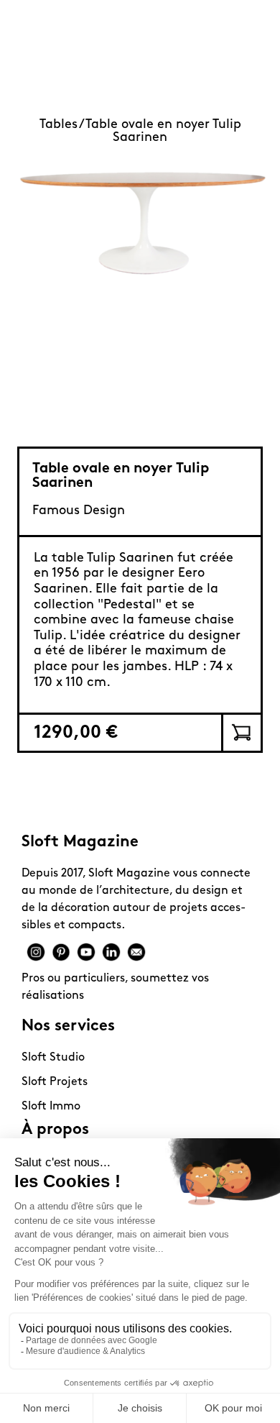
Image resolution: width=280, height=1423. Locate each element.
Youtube (86, 952)
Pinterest (61, 952)
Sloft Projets (55, 1082)
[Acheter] (241, 733)
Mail (136, 952)
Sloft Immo (51, 1106)
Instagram (36, 952)
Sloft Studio (53, 1057)
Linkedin (111, 952)
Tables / (62, 125)
